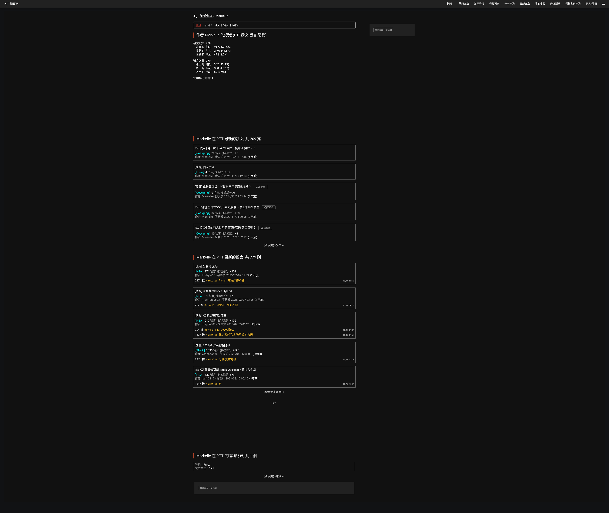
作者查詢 (206, 16)
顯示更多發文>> (274, 245)
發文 (217, 25)
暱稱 (235, 25)
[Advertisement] (274, 427)
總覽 (198, 25)
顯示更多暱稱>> (274, 476)
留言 (226, 25)
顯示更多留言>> (274, 392)
